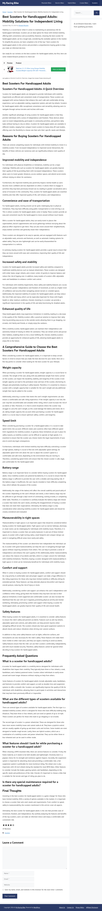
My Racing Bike (10, 3)
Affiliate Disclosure (92, 907)
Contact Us (70, 907)
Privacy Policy (80, 907)
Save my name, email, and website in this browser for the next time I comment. (34, 890)
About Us (62, 907)
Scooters (95, 3)
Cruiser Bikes (84, 3)
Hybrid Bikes (72, 3)
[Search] (97, 12)
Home (4, 12)
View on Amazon (58, 69)
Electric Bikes (59, 3)
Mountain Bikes (46, 3)
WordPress (37, 907)
